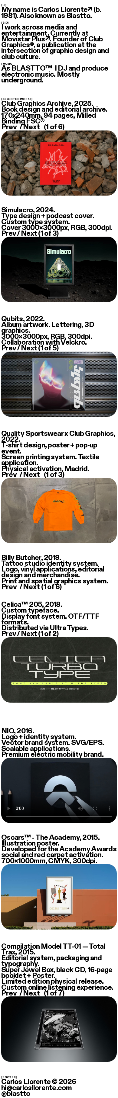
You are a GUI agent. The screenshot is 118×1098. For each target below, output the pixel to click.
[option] (59, 273)
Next (31, 127)
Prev (9, 127)
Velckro (73, 342)
